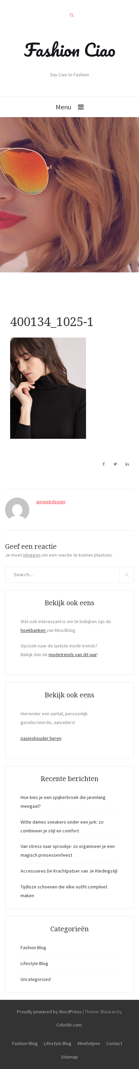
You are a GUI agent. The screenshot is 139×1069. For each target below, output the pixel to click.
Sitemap (69, 1057)
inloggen (31, 555)
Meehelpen (89, 1043)
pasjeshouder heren (41, 738)
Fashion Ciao (69, 49)
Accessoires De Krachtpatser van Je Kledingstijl (69, 871)
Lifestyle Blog (34, 963)
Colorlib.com (69, 1025)
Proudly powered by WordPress (49, 1012)
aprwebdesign (50, 502)
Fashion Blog (33, 947)
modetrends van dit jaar (73, 654)
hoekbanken (34, 630)
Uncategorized (36, 979)
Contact (114, 1043)
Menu (63, 107)
